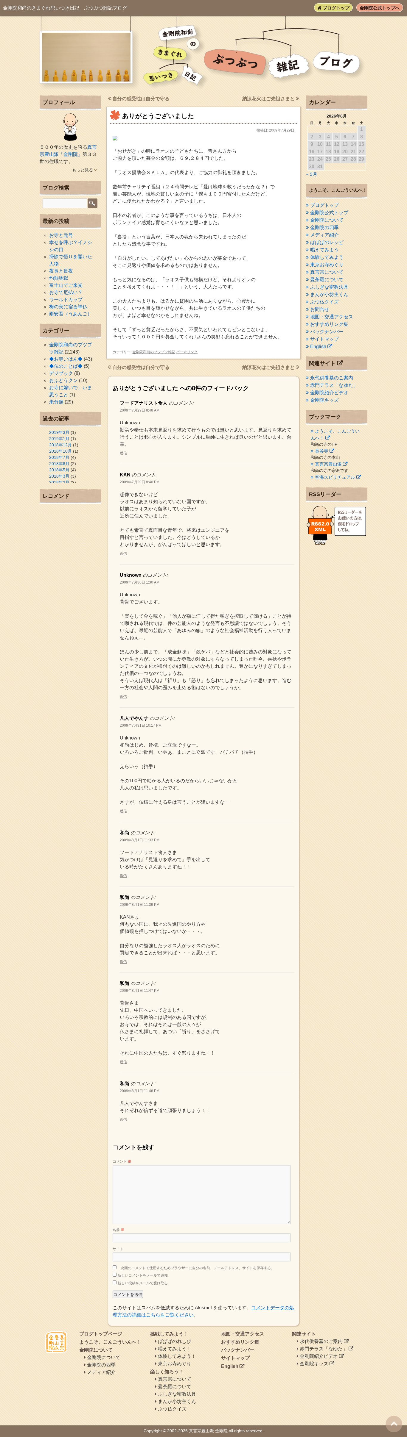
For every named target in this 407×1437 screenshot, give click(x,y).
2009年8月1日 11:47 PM (139, 991)
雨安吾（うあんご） (70, 313)
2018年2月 (59, 482)
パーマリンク (187, 352)
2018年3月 (59, 476)
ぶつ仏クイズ (324, 301)
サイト (118, 1249)
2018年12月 (60, 444)
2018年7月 (59, 457)
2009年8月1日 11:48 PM (139, 1091)
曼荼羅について (327, 279)
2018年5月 (59, 469)
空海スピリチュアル (335, 477)
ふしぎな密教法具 (329, 287)
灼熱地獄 (58, 278)
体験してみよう (327, 257)
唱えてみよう (324, 249)
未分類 (56, 401)
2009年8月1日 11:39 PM (139, 905)
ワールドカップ (66, 299)
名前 (118, 1230)
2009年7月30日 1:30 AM (139, 582)
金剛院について (327, 220)
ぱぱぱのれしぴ (174, 1341)
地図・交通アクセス (331, 316)
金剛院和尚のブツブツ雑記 (153, 352)
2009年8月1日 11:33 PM (139, 840)
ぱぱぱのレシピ (327, 242)
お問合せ (319, 309)
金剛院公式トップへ (380, 7)
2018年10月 (60, 451)
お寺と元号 (61, 235)
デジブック (61, 373)
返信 (123, 453)
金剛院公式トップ (329, 212)
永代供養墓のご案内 (331, 377)
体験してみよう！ (177, 1356)
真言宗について (327, 272)
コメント (122, 1161)
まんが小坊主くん (329, 294)
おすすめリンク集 (329, 324)
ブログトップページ (100, 1333)
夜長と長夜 (61, 270)
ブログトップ (335, 7)
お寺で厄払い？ (66, 292)
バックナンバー (327, 331)
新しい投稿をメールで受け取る (143, 1283)
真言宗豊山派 (328, 464)
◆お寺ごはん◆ (66, 359)
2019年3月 (59, 432)
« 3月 (311, 174)
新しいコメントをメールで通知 (143, 1275)
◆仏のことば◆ (66, 366)
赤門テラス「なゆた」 (334, 385)
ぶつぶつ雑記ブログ (65, 7)
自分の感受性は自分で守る (140, 98)
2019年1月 (59, 438)
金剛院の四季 (324, 227)
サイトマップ (324, 339)
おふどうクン (63, 380)
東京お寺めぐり (327, 264)
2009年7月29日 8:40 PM (139, 482)
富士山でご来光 (66, 285)
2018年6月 (59, 463)
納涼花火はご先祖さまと (269, 98)
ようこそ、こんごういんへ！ (110, 1341)
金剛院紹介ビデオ (329, 392)
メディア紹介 (324, 234)
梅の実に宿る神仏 (68, 306)
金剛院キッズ (324, 400)
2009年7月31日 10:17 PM (140, 725)
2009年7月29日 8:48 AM (139, 410)
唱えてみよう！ (174, 1348)
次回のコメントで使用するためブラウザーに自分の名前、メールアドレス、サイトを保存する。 (197, 1268)
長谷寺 (321, 451)
